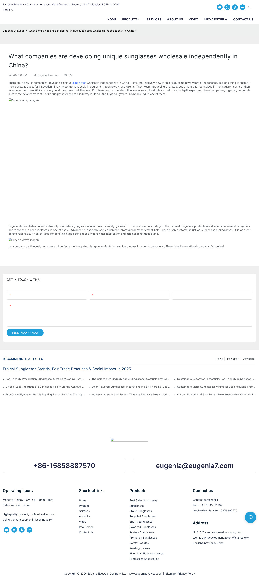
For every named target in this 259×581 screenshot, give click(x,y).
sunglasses (79, 82)
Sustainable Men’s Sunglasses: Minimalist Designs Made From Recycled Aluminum (216, 386)
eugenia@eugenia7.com (195, 466)
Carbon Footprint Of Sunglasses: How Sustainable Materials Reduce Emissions (216, 394)
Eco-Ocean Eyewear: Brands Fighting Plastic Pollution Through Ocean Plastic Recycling (45, 394)
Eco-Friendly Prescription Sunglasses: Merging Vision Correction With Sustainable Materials (45, 378)
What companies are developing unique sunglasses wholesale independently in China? (82, 30)
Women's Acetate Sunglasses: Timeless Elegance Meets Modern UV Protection (131, 394)
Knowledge (248, 358)
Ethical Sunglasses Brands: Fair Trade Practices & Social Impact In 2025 (67, 369)
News (220, 358)
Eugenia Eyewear (13, 30)
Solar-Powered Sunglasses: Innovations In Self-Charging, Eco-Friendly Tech (131, 386)
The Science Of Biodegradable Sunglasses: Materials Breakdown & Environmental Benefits (131, 378)
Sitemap (170, 573)
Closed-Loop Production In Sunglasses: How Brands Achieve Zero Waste (45, 386)
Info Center (232, 358)
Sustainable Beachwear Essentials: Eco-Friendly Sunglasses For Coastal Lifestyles (216, 378)
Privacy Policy (186, 573)
